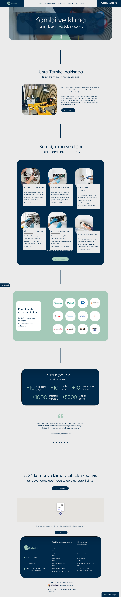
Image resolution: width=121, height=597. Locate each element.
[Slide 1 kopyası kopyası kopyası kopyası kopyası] (61, 442)
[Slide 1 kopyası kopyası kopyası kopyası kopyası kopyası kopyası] (64, 442)
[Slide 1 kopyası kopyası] (56, 442)
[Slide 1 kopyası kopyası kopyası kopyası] (59, 442)
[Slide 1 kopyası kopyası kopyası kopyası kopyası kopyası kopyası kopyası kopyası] (67, 442)
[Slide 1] (53, 442)
